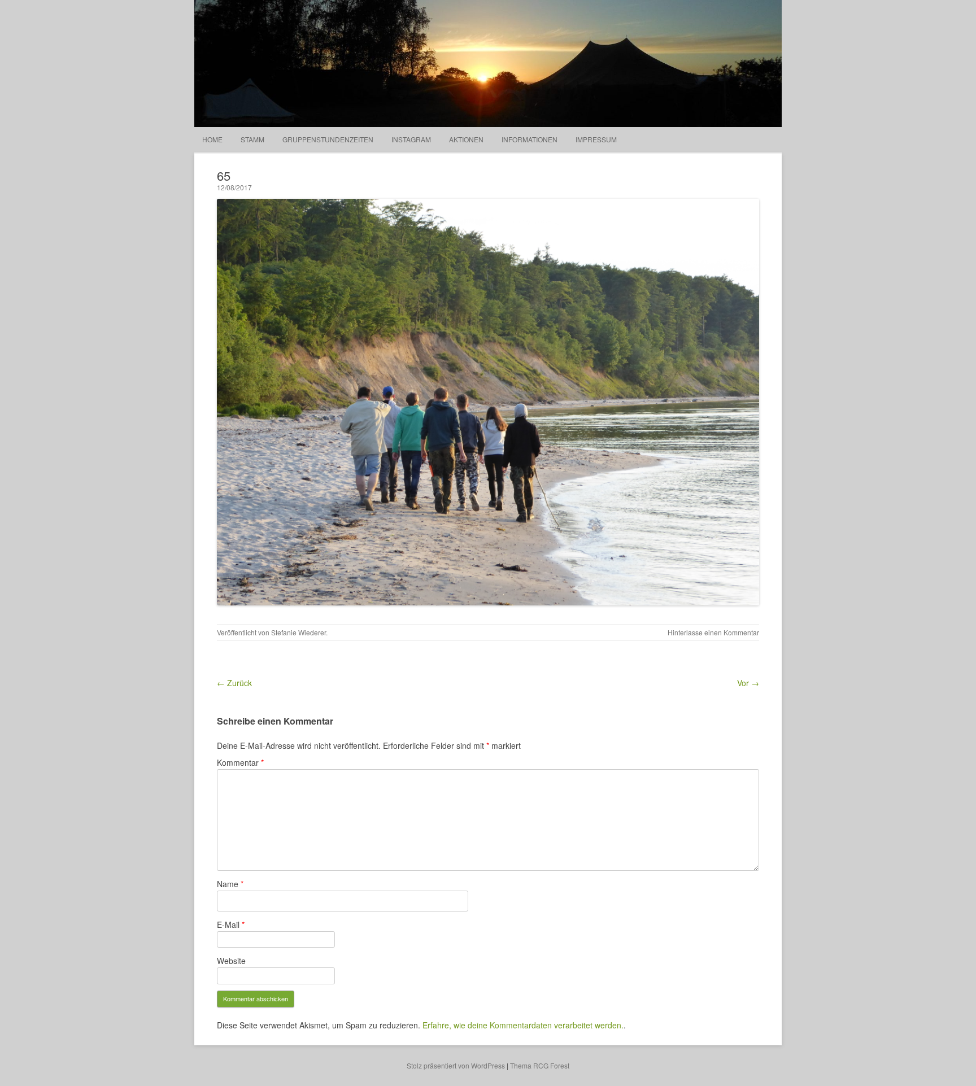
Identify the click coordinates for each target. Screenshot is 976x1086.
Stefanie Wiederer (298, 632)
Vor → (748, 682)
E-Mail (231, 924)
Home (212, 139)
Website (231, 960)
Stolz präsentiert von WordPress (456, 1065)
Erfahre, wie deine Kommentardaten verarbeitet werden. (523, 1025)
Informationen (529, 139)
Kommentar (240, 762)
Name (230, 883)
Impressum (596, 139)
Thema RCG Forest (539, 1065)
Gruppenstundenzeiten (327, 139)
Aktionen (466, 139)
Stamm (252, 139)
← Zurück (234, 682)
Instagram (411, 139)
